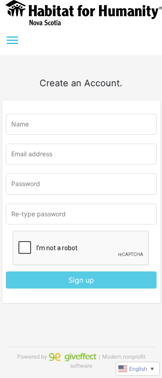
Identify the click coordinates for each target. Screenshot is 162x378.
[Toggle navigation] (12, 40)
